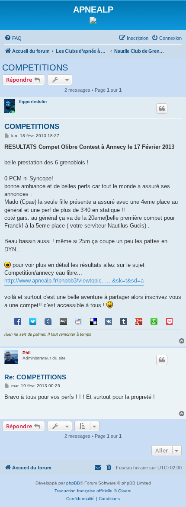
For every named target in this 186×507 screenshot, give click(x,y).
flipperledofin (33, 101)
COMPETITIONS (35, 67)
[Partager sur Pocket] (169, 321)
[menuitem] (13, 38)
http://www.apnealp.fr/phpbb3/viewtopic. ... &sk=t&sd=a (74, 280)
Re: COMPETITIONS (35, 377)
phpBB (73, 483)
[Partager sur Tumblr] (124, 321)
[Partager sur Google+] (139, 321)
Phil (26, 352)
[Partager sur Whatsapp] (154, 321)
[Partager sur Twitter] (33, 321)
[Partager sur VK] (108, 321)
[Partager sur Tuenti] (48, 321)
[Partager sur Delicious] (93, 321)
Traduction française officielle (83, 490)
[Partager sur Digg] (63, 321)
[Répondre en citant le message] (161, 108)
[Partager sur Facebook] (18, 321)
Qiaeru (124, 490)
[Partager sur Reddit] (78, 321)
